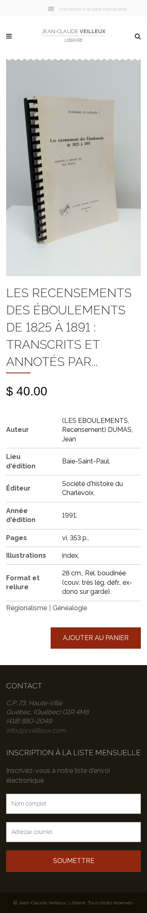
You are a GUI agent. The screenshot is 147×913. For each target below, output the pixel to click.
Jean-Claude (73, 35)
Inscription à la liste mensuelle (92, 9)
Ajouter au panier (96, 638)
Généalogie (70, 608)
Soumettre (73, 861)
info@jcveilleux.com (36, 730)
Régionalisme (26, 608)
